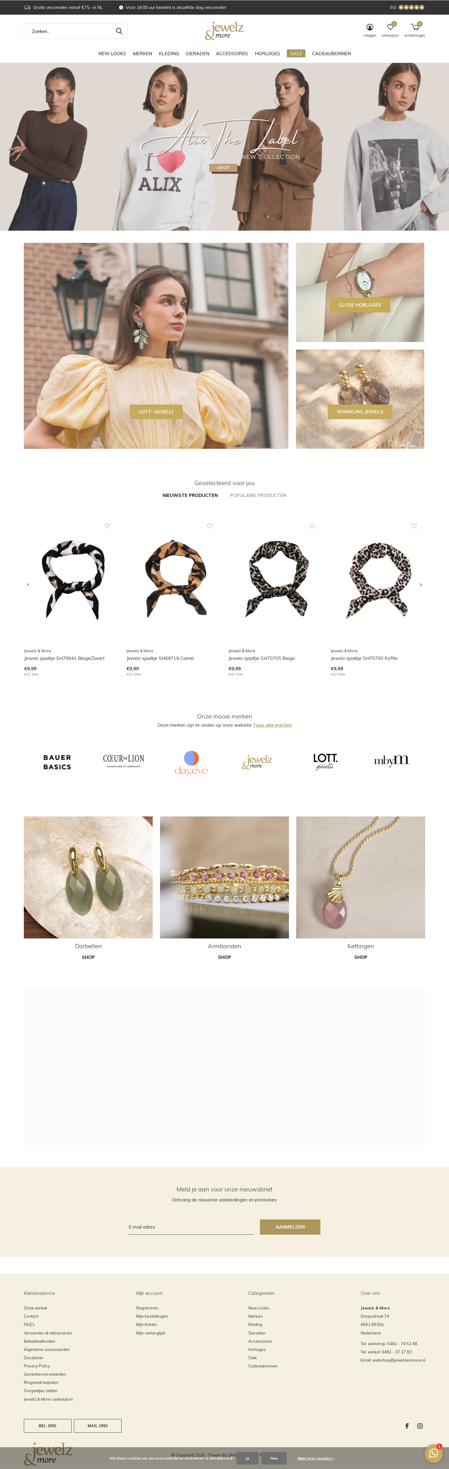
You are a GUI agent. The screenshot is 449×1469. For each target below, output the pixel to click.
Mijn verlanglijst (150, 1332)
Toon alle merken (272, 725)
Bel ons (48, 1425)
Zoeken (119, 31)
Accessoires (232, 53)
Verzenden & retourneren (48, 1332)
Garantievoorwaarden (45, 1374)
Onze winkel (35, 1307)
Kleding (169, 53)
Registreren (147, 1307)
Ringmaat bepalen (41, 1382)
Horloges (267, 53)
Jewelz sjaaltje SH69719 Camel (160, 658)
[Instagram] (420, 1426)
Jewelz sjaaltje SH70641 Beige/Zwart (64, 658)
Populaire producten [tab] (258, 495)
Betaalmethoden (39, 1341)
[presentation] (28, 585)
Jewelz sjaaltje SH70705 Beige (261, 658)
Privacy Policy (37, 1365)
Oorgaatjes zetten (41, 1390)
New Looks (112, 53)
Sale (296, 53)
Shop (88, 957)
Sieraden (197, 53)
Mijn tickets (146, 1324)
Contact (31, 1316)
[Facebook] (407, 1426)
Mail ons (98, 1425)
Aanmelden (290, 1227)
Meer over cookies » (316, 1458)
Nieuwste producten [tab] (190, 495)
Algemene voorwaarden (47, 1349)
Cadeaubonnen (331, 53)
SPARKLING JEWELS (360, 412)
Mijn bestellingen (152, 1316)
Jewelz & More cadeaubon (48, 1399)
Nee (274, 1458)
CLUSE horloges (360, 305)
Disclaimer (34, 1357)
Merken (142, 53)
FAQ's (29, 1324)
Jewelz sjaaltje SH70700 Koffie (364, 658)
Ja (247, 1458)
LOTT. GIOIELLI (156, 412)
